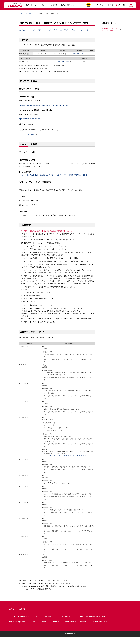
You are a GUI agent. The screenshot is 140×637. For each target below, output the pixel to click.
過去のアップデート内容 (80, 30)
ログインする (121, 5)
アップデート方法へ (63, 61)
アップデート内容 (34, 30)
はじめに (22, 30)
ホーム (20, 13)
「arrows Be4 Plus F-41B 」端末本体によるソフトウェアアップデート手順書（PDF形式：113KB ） (54, 175)
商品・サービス (31, 5)
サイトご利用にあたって (66, 616)
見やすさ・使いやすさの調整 (17, 622)
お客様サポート (108, 23)
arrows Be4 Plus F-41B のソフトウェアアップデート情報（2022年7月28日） (65, 456)
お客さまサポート (30, 13)
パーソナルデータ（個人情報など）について (22, 616)
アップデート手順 (50, 30)
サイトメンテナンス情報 (38, 622)
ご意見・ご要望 (69, 622)
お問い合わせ (84, 622)
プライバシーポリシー (47, 616)
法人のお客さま (66, 5)
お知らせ (44, 5)
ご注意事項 (64, 30)
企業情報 (54, 5)
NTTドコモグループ (99, 622)
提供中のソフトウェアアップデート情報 (110, 29)
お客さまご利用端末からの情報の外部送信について (94, 616)
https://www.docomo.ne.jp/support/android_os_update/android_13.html (43, 105)
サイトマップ (55, 622)
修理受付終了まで (78, 54)
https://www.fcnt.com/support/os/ (30, 119)
